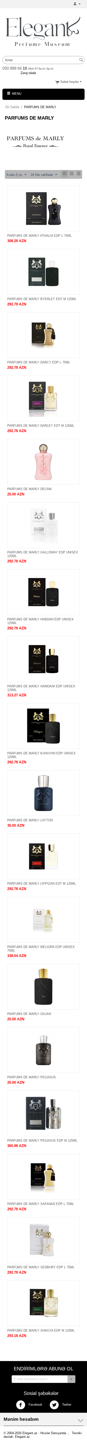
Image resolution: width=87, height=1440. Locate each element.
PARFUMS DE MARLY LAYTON (30, 820)
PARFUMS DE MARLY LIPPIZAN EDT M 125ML (41, 883)
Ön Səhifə (12, 107)
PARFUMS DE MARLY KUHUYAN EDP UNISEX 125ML (41, 755)
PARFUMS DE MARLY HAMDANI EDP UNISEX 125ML (41, 688)
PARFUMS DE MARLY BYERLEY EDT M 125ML (41, 299)
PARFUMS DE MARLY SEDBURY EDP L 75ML (40, 1267)
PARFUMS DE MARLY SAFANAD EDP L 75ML (40, 1204)
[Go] (71, 1379)
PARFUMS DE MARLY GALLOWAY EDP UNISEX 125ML (42, 554)
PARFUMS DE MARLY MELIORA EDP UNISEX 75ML (41, 948)
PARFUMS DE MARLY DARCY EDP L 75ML (38, 362)
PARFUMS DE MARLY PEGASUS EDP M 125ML (42, 1140)
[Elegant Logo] (43, 31)
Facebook (35, 1404)
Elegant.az (22, 1437)
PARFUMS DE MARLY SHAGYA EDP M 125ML (41, 1330)
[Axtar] (81, 60)
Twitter (66, 1404)
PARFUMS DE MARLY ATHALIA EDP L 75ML (39, 235)
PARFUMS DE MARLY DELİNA (29, 489)
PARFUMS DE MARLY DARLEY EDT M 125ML (40, 425)
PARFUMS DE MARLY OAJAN (29, 1014)
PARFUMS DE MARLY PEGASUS (31, 1077)
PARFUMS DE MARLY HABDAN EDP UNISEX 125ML (40, 621)
